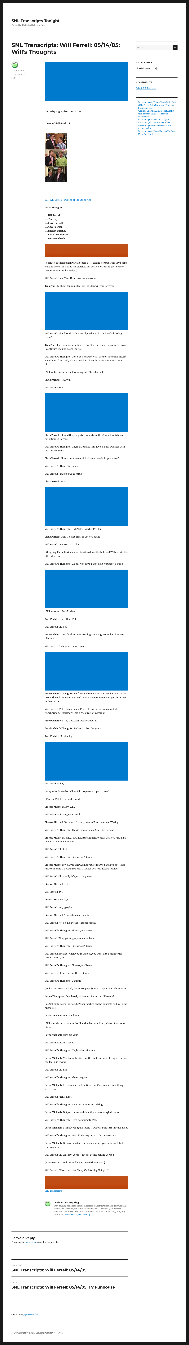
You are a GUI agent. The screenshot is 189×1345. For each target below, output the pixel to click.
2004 (13, 78)
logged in (31, 1242)
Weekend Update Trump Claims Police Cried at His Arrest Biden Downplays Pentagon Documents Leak (157, 105)
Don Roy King (17, 70)
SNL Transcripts (53, 1190)
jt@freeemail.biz (31, 1314)
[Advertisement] (86, 81)
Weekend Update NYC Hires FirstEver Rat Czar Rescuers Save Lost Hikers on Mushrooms (156, 114)
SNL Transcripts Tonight (35, 20)
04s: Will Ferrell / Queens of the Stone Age (68, 199)
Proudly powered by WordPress (49, 1333)
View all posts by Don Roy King (76, 1214)
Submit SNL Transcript (146, 88)
